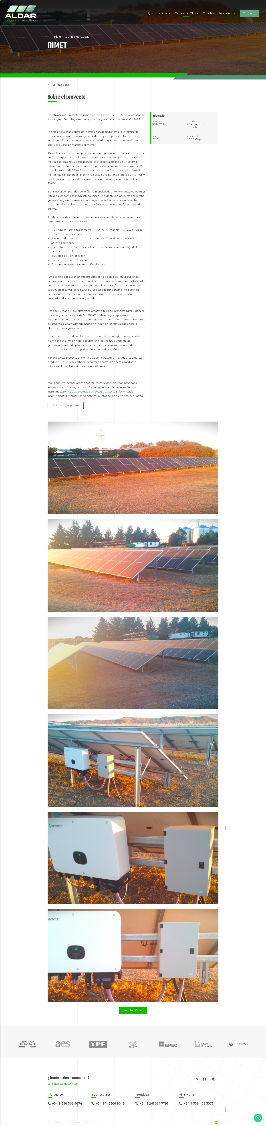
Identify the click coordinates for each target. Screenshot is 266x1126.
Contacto (249, 13)
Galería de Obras (186, 13)
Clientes (208, 13)
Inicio (57, 36)
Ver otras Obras (133, 1010)
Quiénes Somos (159, 13)
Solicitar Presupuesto (65, 405)
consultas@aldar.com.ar (62, 1083)
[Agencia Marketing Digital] (216, 1122)
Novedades (227, 13)
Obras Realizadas (77, 36)
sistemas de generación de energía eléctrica (88, 391)
